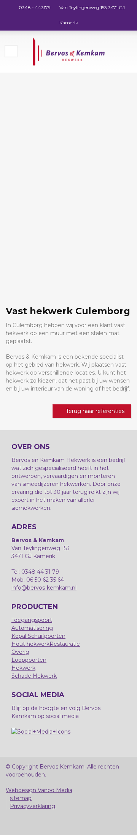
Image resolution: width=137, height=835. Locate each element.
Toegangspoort (31, 620)
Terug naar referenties (95, 411)
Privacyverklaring (32, 806)
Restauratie (64, 643)
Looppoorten (28, 659)
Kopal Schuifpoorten (38, 636)
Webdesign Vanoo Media (39, 790)
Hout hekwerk (30, 643)
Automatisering (32, 628)
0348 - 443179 (35, 7)
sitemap (21, 798)
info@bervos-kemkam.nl (43, 587)
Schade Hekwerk (34, 675)
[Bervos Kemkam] (68, 52)
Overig (20, 651)
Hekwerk (23, 667)
